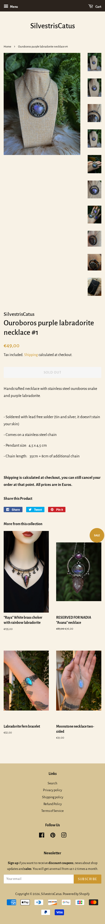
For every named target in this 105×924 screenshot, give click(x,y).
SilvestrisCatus (52, 26)
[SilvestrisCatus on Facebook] (41, 836)
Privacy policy (52, 790)
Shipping (31, 355)
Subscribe (87, 879)
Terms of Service (52, 811)
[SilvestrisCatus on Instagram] (63, 836)
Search (52, 783)
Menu (14, 7)
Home (7, 46)
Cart (98, 7)
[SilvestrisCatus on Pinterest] (52, 836)
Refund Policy (52, 804)
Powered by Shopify (76, 894)
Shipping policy (52, 797)
